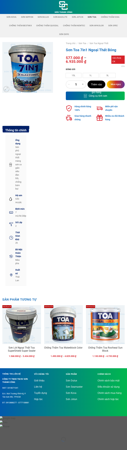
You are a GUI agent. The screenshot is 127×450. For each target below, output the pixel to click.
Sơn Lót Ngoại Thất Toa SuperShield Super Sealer (21, 349)
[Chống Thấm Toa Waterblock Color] (63, 324)
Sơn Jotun (77, 17)
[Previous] (2, 334)
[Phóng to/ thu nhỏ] (3, 432)
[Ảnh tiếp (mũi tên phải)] (12, 445)
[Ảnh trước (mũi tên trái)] (3, 445)
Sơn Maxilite (60, 17)
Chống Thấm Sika (110, 17)
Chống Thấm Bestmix (20, 25)
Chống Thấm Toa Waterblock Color (63, 347)
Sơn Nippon (27, 17)
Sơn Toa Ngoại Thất (99, 43)
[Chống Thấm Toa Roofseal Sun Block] (105, 324)
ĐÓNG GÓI (70, 69)
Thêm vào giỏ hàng (96, 85)
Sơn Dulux (43, 17)
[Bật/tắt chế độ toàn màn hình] (12, 432)
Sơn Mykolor (97, 25)
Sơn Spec (113, 25)
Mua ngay (116, 84)
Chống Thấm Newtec (74, 25)
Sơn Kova (12, 17)
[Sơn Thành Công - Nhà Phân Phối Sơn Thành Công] (63, 7)
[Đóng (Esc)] (30, 432)
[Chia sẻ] (21, 432)
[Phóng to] (6, 89)
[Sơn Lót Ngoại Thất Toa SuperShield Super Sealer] (21, 324)
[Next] (124, 334)
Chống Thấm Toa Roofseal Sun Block (105, 349)
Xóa (123, 66)
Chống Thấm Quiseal (47, 25)
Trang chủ (70, 43)
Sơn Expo (64, 34)
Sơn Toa (92, 17)
